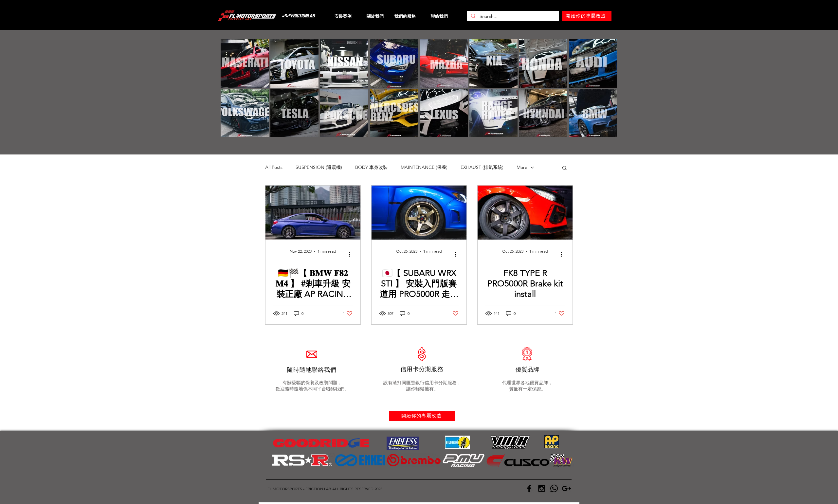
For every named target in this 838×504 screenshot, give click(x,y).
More (522, 167)
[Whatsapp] (554, 488)
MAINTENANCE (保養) (424, 167)
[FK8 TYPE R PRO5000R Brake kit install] (525, 213)
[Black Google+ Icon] (566, 488)
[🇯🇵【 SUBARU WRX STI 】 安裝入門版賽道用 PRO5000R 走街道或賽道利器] (419, 213)
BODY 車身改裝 (371, 167)
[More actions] (351, 254)
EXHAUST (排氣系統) (482, 167)
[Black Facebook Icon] (529, 488)
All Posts (273, 167)
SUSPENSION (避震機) (319, 167)
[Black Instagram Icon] (541, 488)
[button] (564, 168)
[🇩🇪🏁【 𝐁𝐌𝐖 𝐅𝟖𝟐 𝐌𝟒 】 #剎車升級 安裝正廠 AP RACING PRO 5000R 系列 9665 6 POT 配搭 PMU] (312, 213)
